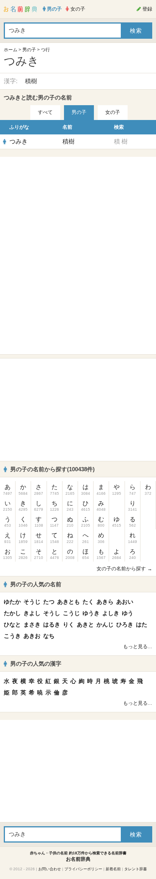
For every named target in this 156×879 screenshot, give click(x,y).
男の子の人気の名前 (35, 584)
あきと (85, 624)
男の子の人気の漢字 (35, 663)
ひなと (12, 624)
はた (141, 624)
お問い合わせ (49, 869)
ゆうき (91, 613)
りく (68, 624)
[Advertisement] (78, 208)
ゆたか (12, 601)
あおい (124, 601)
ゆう (127, 613)
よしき (110, 613)
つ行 (45, 49)
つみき (18, 141)
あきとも (68, 601)
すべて (45, 112)
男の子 (29, 49)
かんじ (105, 624)
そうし (51, 613)
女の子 (112, 112)
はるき (51, 624)
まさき (32, 624)
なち (49, 636)
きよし (32, 613)
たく (88, 601)
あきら (105, 601)
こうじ (71, 613)
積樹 (31, 81)
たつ (49, 601)
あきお (32, 636)
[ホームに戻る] (20, 9)
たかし (12, 613)
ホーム (10, 49)
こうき (12, 636)
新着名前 (113, 869)
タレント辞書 (135, 869)
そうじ (32, 601)
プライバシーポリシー (83, 869)
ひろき (124, 624)
